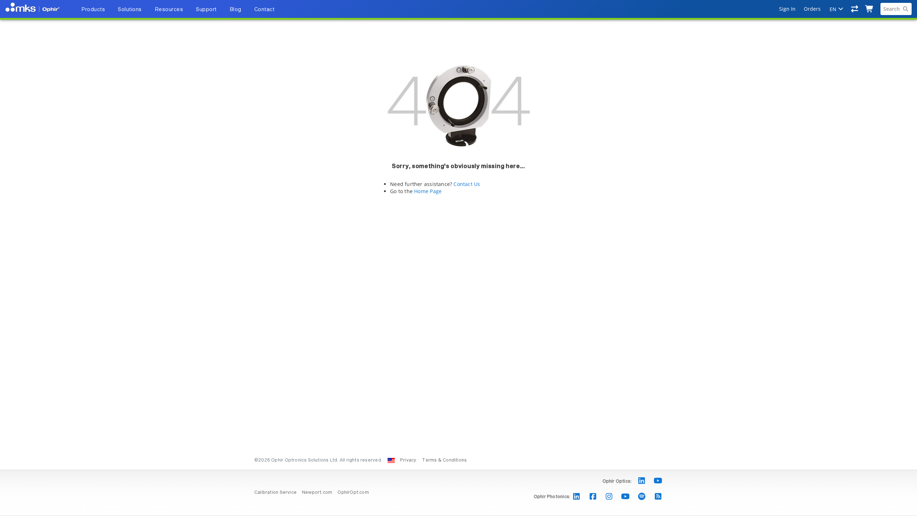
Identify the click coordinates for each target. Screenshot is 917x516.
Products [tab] (93, 9)
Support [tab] (206, 9)
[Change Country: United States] (391, 460)
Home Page (428, 191)
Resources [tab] (169, 9)
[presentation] (458, 258)
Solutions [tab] (130, 9)
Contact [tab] (264, 9)
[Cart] (869, 9)
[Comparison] (854, 9)
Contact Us (466, 184)
